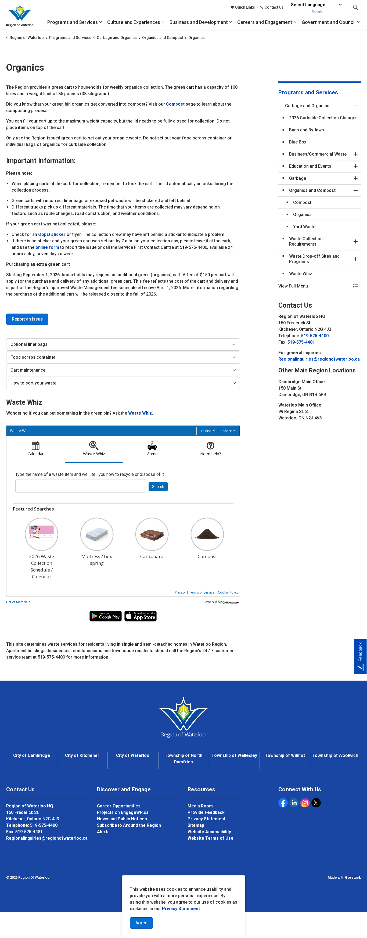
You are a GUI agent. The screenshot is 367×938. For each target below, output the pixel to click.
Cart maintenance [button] (27, 370)
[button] (314, 286)
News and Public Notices (122, 818)
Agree (141, 922)
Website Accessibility (209, 831)
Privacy (180, 592)
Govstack (353, 877)
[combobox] (80, 486)
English (206, 431)
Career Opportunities (119, 805)
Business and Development (199, 22)
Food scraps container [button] (32, 357)
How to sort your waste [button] (33, 383)
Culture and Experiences (133, 22)
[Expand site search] (355, 7)
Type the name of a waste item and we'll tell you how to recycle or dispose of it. (90, 474)
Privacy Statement (181, 908)
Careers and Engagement (264, 22)
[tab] (35, 449)
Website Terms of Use (210, 838)
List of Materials (18, 602)
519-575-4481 (301, 342)
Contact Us (274, 7)
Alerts (103, 831)
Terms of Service (201, 592)
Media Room (200, 805)
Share (228, 431)
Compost (176, 104)
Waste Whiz (140, 413)
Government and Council (328, 22)
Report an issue (27, 319)
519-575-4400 (315, 335)
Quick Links (245, 7)
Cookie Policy (228, 592)
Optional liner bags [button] (29, 344)
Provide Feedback (206, 812)
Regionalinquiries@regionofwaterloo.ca (319, 359)
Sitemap (196, 825)
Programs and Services (72, 22)
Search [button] (158, 486)
